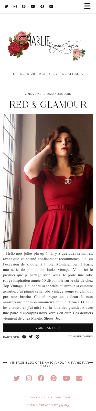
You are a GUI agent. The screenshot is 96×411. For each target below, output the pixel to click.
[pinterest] (53, 378)
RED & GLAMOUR (48, 104)
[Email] (51, 6)
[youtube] (66, 378)
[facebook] (41, 378)
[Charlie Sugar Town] (48, 37)
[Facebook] (42, 6)
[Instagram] (15, 6)
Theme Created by (48, 405)
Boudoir (64, 94)
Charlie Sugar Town (53, 397)
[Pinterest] (24, 6)
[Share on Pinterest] (37, 337)
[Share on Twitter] (31, 337)
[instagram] (29, 378)
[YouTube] (33, 6)
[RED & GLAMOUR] (48, 247)
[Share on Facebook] (24, 337)
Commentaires (80, 336)
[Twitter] (6, 6)
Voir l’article (48, 328)
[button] (89, 6)
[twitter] (17, 378)
